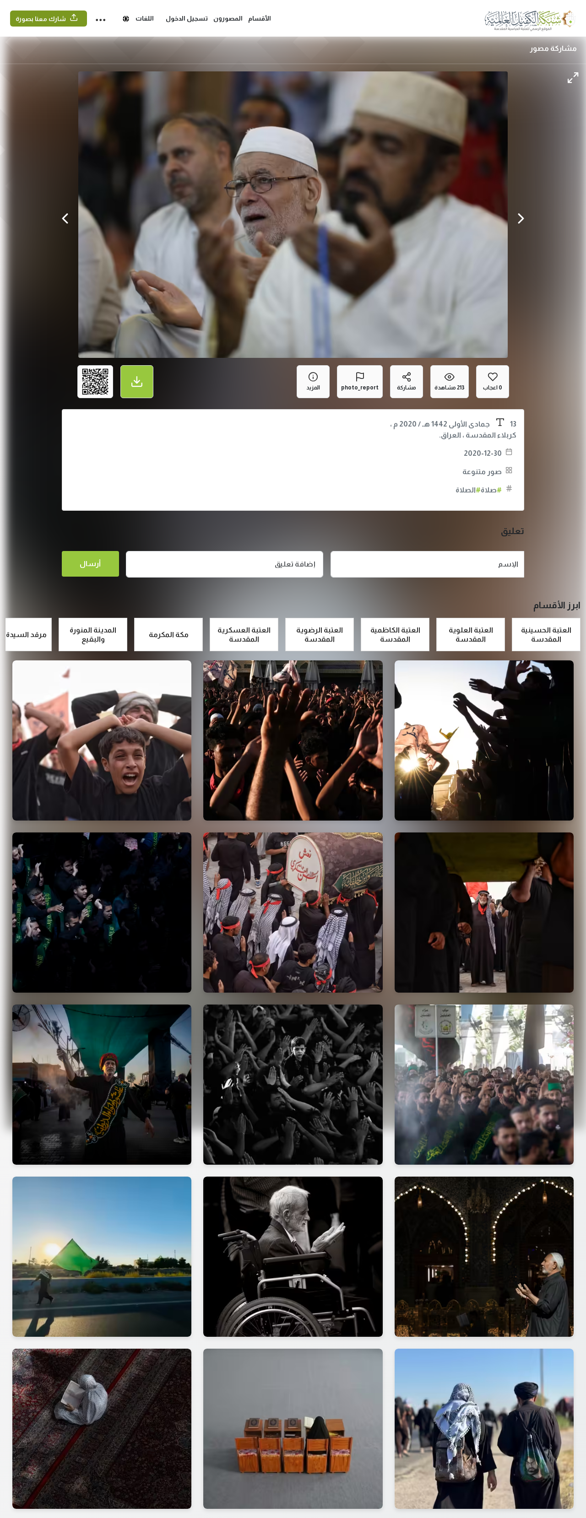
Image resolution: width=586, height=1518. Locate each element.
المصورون (228, 18)
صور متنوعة (482, 471)
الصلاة (468, 490)
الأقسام (259, 18)
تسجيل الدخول (187, 18)
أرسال (90, 563)
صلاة (491, 490)
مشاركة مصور (553, 48)
